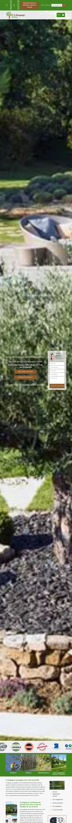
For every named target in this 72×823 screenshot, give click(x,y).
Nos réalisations (25, 372)
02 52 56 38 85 (11, 5)
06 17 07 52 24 (18, 5)
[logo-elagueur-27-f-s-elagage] (15, 15)
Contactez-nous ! (25, 377)
